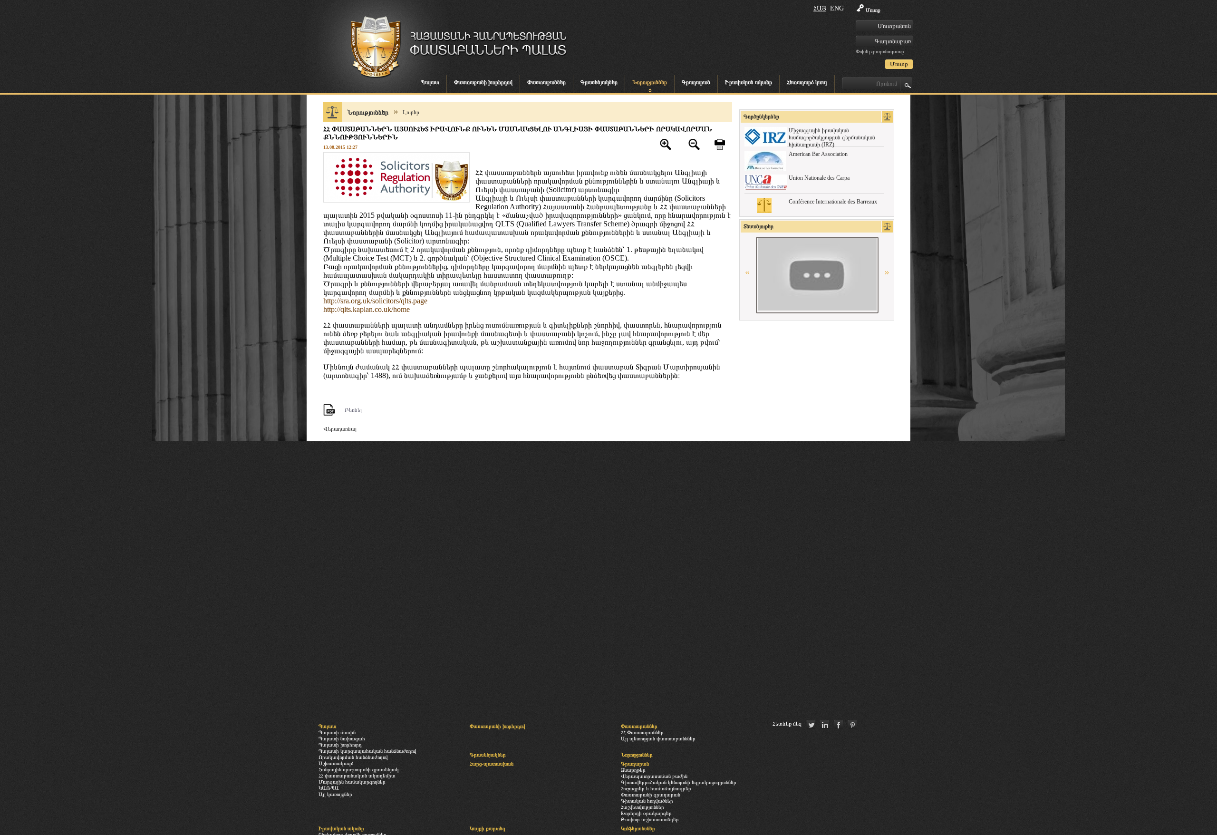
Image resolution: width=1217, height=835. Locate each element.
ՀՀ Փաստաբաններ (642, 732)
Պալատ (430, 82)
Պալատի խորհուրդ (340, 745)
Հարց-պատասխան (491, 764)
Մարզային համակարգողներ (352, 782)
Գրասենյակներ (599, 82)
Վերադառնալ (340, 429)
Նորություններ (649, 82)
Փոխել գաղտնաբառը (880, 51)
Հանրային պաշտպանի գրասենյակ (359, 769)
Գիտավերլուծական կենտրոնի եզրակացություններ (678, 782)
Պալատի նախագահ (342, 738)
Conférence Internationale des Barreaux (833, 201)
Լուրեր (411, 112)
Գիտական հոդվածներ (647, 801)
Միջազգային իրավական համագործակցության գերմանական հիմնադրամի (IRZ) (832, 137)
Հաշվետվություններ (642, 807)
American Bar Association (818, 154)
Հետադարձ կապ (807, 82)
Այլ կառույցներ (335, 794)
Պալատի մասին (337, 732)
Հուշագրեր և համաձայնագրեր (656, 788)
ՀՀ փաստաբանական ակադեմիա (357, 775)
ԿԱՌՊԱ (329, 788)
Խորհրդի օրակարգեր (646, 813)
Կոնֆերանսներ (638, 828)
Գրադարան (696, 82)
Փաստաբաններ (546, 82)
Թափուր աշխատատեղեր (650, 819)
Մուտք (873, 10)
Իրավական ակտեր (748, 82)
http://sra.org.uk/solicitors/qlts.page (375, 301)
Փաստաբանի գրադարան (650, 794)
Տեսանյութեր (758, 226)
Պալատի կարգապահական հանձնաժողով (367, 751)
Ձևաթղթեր (633, 770)
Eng (837, 8)
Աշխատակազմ (336, 763)
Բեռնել (353, 410)
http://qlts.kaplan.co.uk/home (366, 309)
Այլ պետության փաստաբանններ (658, 738)
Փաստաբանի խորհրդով (483, 82)
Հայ (819, 8)
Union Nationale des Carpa (819, 178)
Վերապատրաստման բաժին (654, 776)
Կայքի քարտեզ (487, 828)
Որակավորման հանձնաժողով (353, 757)
